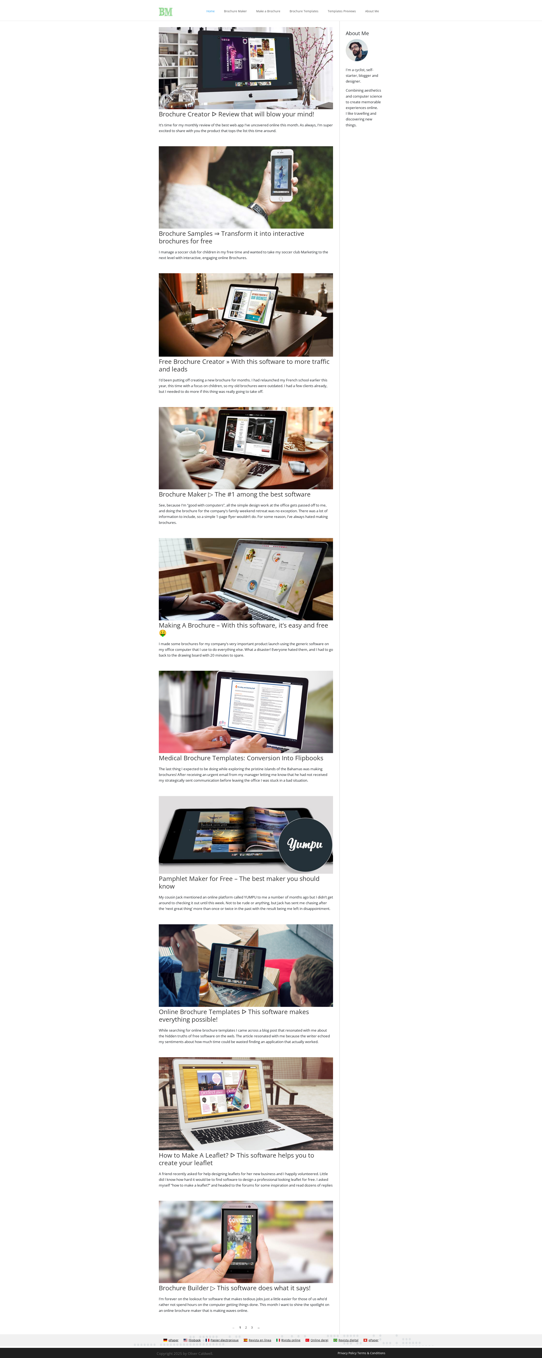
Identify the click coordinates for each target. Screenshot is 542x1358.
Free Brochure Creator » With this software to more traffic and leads (244, 365)
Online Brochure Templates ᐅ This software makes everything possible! (234, 1015)
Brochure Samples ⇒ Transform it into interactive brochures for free (231, 237)
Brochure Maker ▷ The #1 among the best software (235, 494)
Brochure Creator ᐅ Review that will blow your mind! (236, 114)
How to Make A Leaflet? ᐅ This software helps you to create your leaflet (236, 1159)
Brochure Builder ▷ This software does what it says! (235, 1287)
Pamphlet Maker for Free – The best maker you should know (239, 882)
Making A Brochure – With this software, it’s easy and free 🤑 (243, 629)
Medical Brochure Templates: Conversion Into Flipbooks (241, 758)
